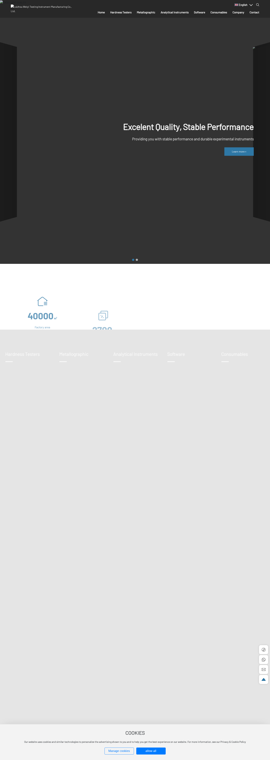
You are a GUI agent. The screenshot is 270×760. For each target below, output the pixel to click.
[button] (133, 260)
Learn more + (239, 151)
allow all (150, 750)
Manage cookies (119, 750)
